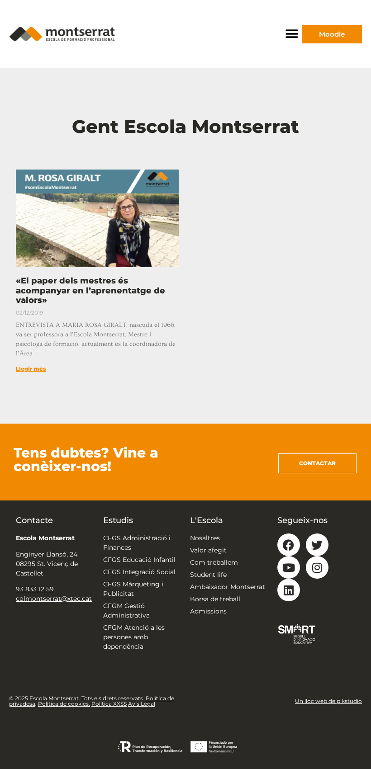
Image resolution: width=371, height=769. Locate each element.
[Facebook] (288, 544)
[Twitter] (317, 544)
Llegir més (31, 368)
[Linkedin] (288, 590)
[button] (291, 34)
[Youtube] (288, 567)
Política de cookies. (64, 703)
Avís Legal (141, 703)
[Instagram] (317, 567)
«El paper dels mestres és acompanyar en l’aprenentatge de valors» (90, 290)
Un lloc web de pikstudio (328, 701)
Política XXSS (109, 703)
